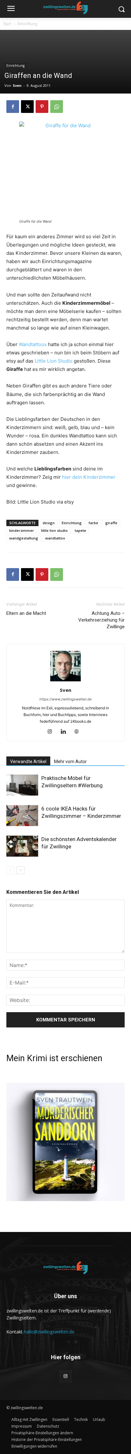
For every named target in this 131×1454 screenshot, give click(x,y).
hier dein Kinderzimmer (88, 477)
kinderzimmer (21, 530)
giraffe (111, 522)
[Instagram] (52, 732)
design (49, 522)
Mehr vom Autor (70, 761)
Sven (17, 85)
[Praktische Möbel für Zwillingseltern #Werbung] (22, 785)
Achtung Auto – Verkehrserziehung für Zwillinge (101, 620)
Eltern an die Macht (26, 613)
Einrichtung (27, 23)
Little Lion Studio (53, 361)
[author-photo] (65, 681)
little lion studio (54, 530)
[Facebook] (12, 106)
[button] (42, 1433)
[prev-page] (10, 870)
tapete (80, 530)
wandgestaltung (23, 538)
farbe (93, 522)
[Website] (79, 732)
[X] (27, 106)
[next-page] (20, 870)
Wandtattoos (33, 344)
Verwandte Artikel (28, 761)
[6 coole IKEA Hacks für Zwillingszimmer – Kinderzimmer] (22, 815)
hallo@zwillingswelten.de (49, 1332)
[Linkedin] (65, 732)
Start (7, 23)
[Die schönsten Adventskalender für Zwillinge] (22, 846)
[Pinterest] (42, 106)
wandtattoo (55, 538)
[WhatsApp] (56, 106)
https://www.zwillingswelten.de (65, 699)
